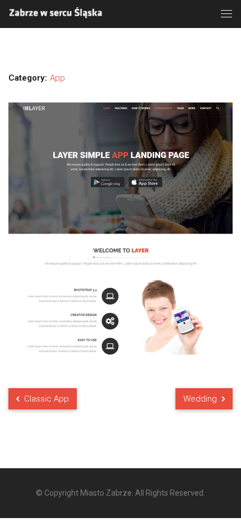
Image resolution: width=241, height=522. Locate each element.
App (57, 78)
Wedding (201, 399)
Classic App (45, 399)
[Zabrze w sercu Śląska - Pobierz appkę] (56, 13)
